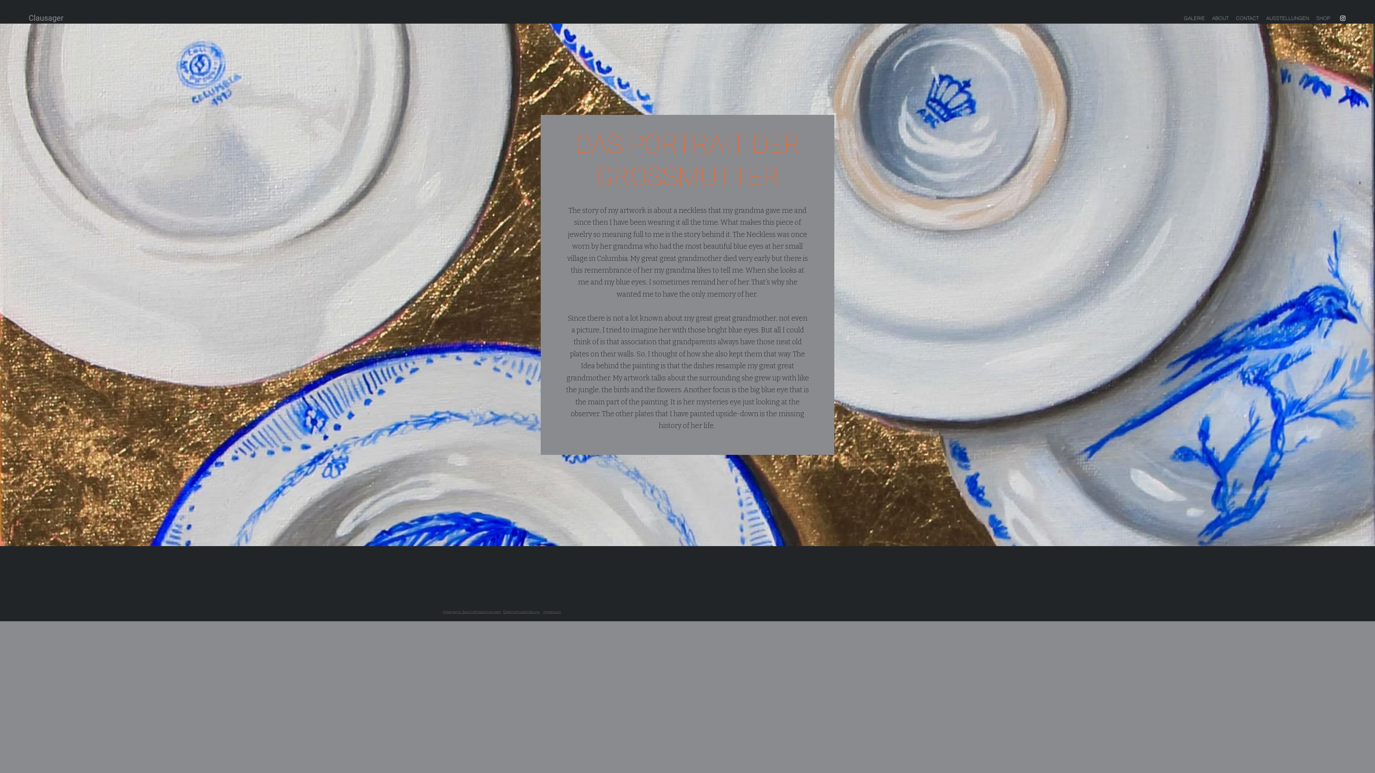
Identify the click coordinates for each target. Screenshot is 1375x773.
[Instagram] (1342, 18)
